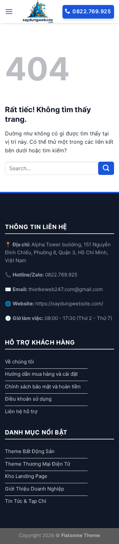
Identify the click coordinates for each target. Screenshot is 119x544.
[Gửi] (106, 168)
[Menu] (9, 11)
